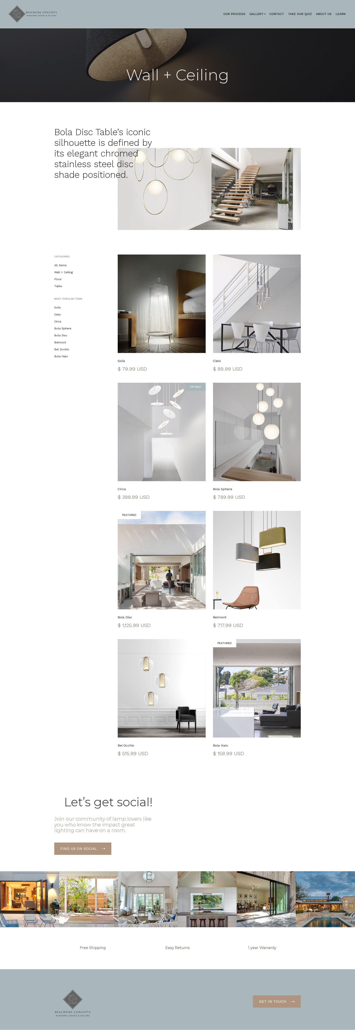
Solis (57, 307)
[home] (33, 14)
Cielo (57, 314)
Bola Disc (60, 335)
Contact (276, 14)
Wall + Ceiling (63, 272)
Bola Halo (61, 356)
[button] (256, 14)
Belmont (60, 342)
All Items (60, 265)
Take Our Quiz (300, 14)
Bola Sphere (62, 328)
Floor (58, 279)
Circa (57, 321)
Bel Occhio (61, 349)
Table (58, 286)
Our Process (234, 14)
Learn (341, 14)
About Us (324, 14)
